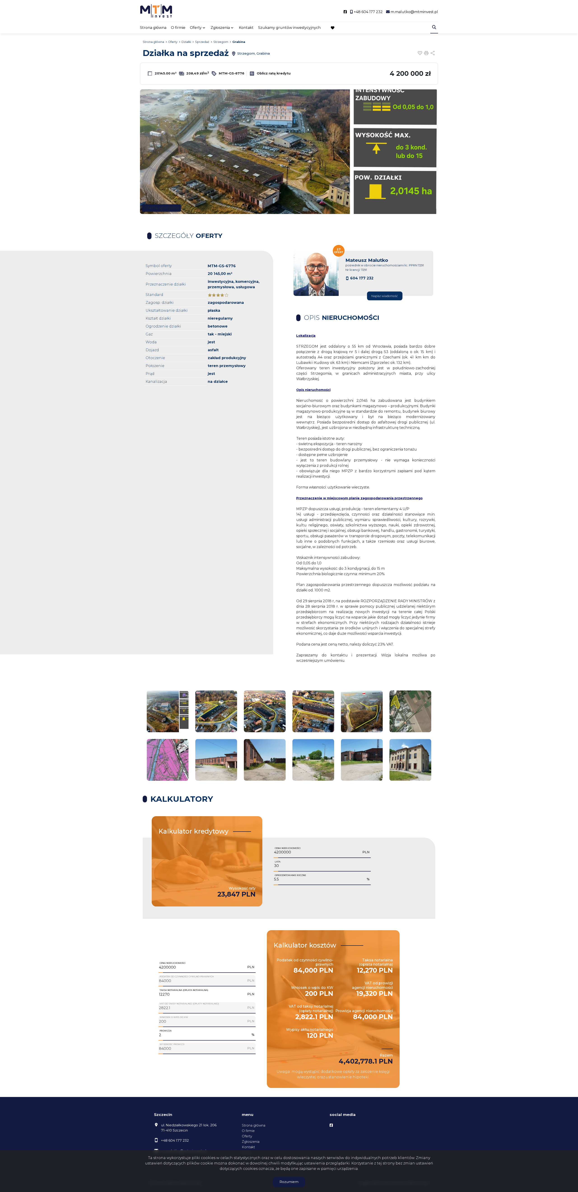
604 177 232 (361, 278)
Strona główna (153, 28)
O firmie (178, 28)
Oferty (196, 28)
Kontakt (246, 28)
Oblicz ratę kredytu (273, 73)
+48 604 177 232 (175, 1140)
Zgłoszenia (250, 1142)
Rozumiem (289, 1182)
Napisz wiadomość (384, 296)
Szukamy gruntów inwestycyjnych (289, 28)
